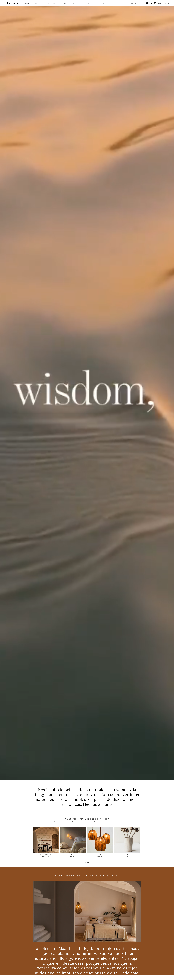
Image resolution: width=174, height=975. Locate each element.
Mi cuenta (147, 3)
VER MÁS (87, 862)
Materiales (52, 3)
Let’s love (102, 3)
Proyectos (76, 3)
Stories (64, 3)
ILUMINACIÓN (39, 3)
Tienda (26, 3)
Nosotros (89, 3)
